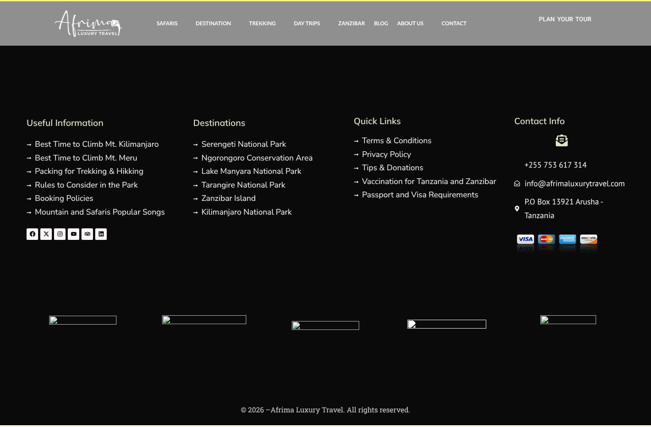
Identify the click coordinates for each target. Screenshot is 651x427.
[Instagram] (60, 234)
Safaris (167, 23)
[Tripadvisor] (87, 234)
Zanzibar (351, 23)
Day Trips (307, 23)
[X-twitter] (46, 234)
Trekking (262, 23)
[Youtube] (73, 234)
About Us (410, 23)
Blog (381, 23)
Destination (213, 23)
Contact (454, 23)
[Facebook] (32, 234)
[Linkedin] (101, 234)
